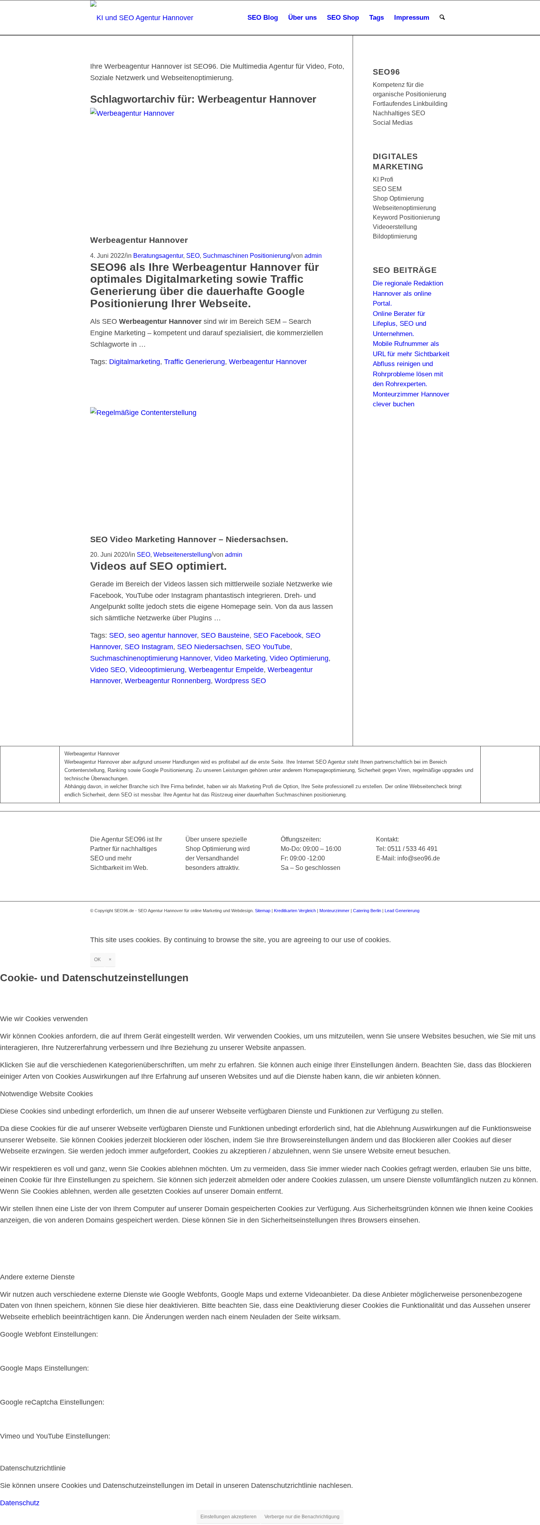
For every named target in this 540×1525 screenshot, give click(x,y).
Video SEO (107, 670)
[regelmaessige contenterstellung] (185, 413)
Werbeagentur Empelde (226, 670)
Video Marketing (240, 658)
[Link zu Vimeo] (432, 918)
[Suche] (442, 17)
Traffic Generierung (194, 362)
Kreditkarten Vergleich (295, 910)
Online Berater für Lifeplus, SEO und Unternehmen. (399, 324)
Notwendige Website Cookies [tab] (46, 1094)
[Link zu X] (396, 918)
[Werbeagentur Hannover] (185, 113)
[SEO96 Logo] (142, 17)
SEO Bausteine (225, 635)
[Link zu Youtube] (420, 918)
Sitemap (262, 910)
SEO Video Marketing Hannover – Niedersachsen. (189, 539)
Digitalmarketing (134, 362)
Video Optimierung (299, 658)
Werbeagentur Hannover (139, 239)
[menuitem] (262, 17)
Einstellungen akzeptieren (228, 1516)
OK (97, 959)
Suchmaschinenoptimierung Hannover (150, 658)
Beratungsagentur (158, 255)
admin (313, 255)
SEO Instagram (149, 647)
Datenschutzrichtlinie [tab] (33, 1468)
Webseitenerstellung (182, 554)
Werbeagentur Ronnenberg (168, 681)
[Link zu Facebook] (385, 918)
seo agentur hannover (162, 635)
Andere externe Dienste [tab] (37, 1277)
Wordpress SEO (240, 681)
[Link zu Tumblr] (444, 918)
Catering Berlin (367, 910)
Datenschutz (20, 1503)
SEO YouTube (267, 647)
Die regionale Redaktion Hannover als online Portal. (408, 293)
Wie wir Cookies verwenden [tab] (44, 1019)
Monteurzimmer (334, 910)
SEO (193, 255)
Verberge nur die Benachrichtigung (302, 1516)
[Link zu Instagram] (408, 918)
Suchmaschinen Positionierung (247, 255)
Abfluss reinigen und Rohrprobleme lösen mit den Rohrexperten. (408, 374)
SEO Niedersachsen (209, 647)
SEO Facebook (277, 635)
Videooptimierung (157, 670)
